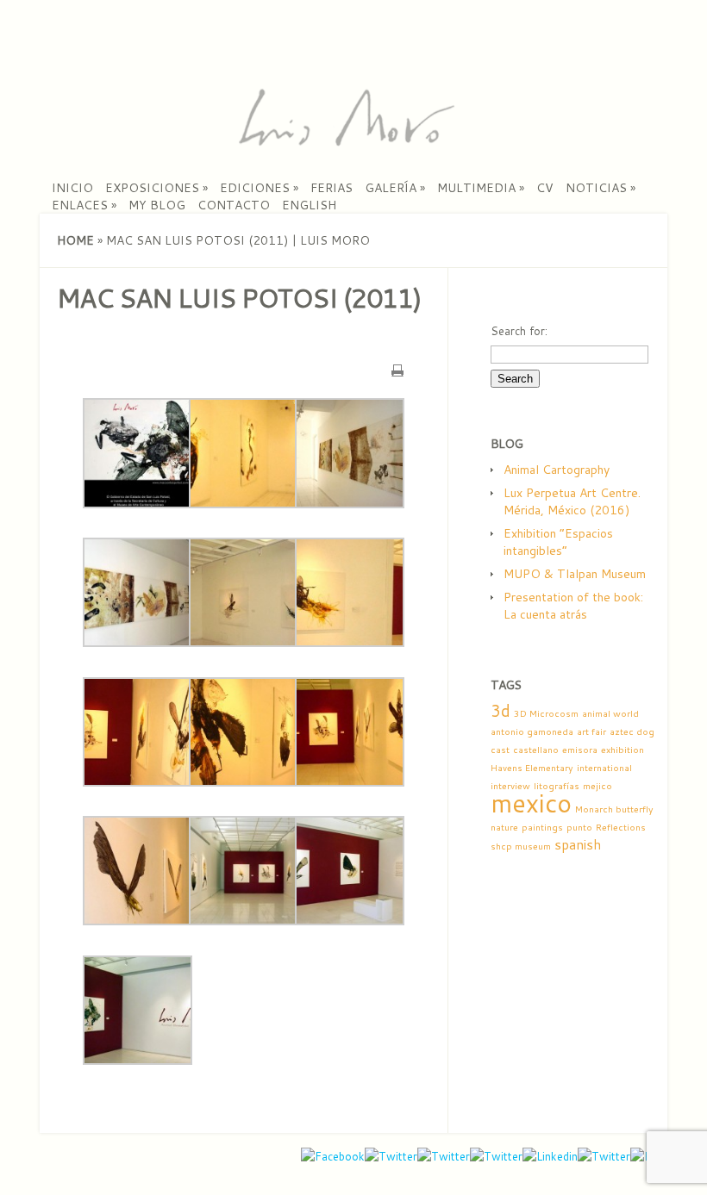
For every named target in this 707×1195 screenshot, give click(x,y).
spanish (577, 844)
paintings (542, 826)
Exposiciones (156, 187)
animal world (610, 712)
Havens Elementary (532, 767)
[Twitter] (443, 1156)
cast (500, 749)
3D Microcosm (546, 712)
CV (545, 187)
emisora (580, 749)
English (309, 205)
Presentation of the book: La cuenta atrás (573, 605)
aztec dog (632, 731)
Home (75, 240)
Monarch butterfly (614, 808)
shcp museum (521, 845)
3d (500, 710)
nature (504, 826)
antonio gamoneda (532, 731)
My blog (156, 205)
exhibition (622, 749)
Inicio (72, 187)
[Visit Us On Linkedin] (550, 1156)
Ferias (331, 187)
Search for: (519, 331)
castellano (536, 749)
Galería (395, 187)
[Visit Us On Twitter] (604, 1156)
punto (579, 826)
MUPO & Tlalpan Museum (575, 573)
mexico (531, 802)
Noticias (600, 187)
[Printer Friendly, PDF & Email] (397, 368)
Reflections (621, 826)
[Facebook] (333, 1156)
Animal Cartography (557, 469)
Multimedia (480, 187)
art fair (591, 731)
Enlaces (84, 205)
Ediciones (259, 187)
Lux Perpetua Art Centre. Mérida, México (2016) (572, 501)
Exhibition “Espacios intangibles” (558, 542)
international (604, 767)
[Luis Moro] (346, 142)
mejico (597, 785)
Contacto (233, 205)
